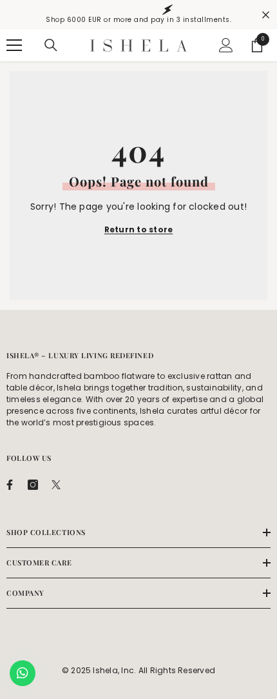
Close (266, 14)
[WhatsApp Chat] (22, 673)
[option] (138, 14)
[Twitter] (56, 484)
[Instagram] (32, 484)
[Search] (51, 45)
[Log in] (226, 45)
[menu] (14, 45)
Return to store (138, 229)
